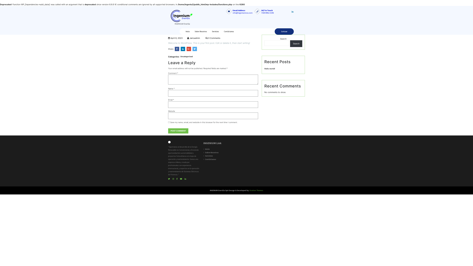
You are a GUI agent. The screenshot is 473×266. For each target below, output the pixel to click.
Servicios (215, 31)
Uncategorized (186, 56)
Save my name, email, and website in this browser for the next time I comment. (203, 122)
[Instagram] (174, 178)
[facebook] (178, 178)
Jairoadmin (194, 38)
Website (171, 111)
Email (171, 100)
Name (171, 88)
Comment (173, 73)
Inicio (188, 31)
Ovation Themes (256, 190)
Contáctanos (229, 31)
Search (283, 39)
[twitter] (170, 178)
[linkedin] (186, 178)
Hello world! (269, 68)
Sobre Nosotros (201, 31)
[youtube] (182, 178)
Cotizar (284, 31)
